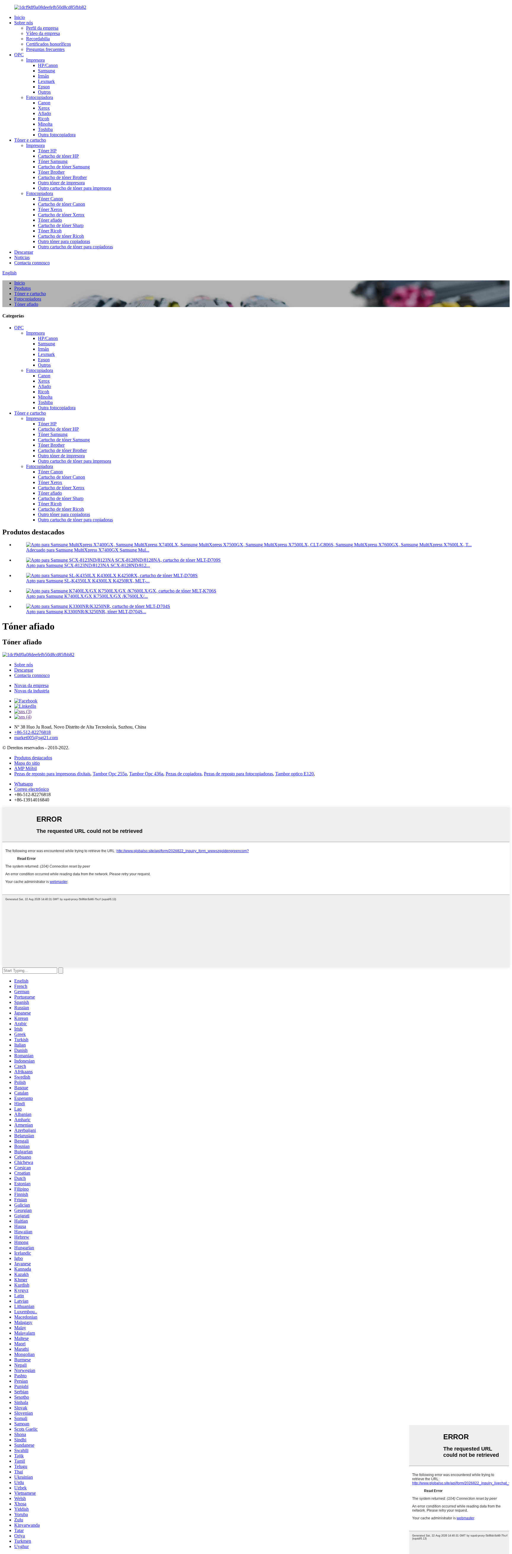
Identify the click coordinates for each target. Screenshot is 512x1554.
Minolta (45, 124)
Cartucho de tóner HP (58, 156)
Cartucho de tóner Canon (61, 204)
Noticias (22, 257)
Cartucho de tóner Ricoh (61, 236)
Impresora (35, 60)
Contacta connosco (32, 262)
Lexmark (46, 81)
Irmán (43, 76)
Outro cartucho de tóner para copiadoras (75, 246)
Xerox (44, 108)
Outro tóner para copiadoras (64, 241)
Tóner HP (47, 150)
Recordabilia (38, 38)
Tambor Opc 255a (110, 773)
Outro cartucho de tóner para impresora (74, 188)
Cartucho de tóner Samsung (64, 166)
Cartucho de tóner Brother (62, 177)
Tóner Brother (51, 172)
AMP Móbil (25, 768)
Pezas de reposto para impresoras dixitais (52, 773)
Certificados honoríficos (48, 44)
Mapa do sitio (27, 763)
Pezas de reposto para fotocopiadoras (238, 773)
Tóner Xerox (50, 209)
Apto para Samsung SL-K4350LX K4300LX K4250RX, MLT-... (88, 580)
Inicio (19, 17)
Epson (44, 86)
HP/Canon (48, 65)
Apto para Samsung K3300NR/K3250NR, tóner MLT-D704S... (86, 611)
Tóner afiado (50, 220)
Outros (44, 92)
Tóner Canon (50, 198)
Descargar (23, 252)
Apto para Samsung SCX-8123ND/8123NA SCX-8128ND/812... (88, 565)
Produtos (22, 288)
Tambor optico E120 (294, 773)
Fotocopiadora (39, 97)
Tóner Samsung (53, 161)
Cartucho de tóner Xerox (61, 214)
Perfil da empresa (42, 28)
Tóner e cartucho (30, 140)
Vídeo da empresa (43, 33)
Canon (44, 102)
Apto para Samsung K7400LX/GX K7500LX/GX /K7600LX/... (87, 596)
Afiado (44, 113)
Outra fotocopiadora (57, 134)
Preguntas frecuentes (45, 49)
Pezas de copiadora (183, 773)
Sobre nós (23, 22)
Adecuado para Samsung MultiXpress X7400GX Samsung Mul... (87, 549)
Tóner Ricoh (50, 230)
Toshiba (45, 129)
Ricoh (43, 118)
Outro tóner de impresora (61, 182)
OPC (19, 54)
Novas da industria (31, 690)
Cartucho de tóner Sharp (61, 225)
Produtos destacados (33, 757)
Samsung (46, 70)
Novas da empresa (31, 685)
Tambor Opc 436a (146, 773)
